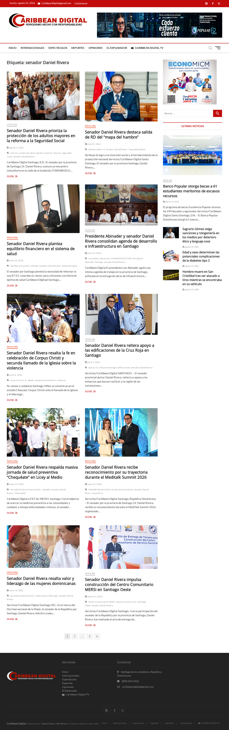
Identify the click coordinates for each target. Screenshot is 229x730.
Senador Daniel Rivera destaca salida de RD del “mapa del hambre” (118, 134)
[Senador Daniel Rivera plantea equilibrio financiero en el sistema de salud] (43, 208)
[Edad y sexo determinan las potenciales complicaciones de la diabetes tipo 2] (171, 255)
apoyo (91, 367)
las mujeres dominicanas (22, 595)
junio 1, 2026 (93, 362)
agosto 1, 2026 (16, 147)
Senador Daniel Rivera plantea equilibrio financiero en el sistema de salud (41, 248)
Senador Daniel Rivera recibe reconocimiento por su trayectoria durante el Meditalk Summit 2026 (116, 472)
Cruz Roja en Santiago (105, 367)
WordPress (61, 723)
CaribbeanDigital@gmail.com (56, 3)
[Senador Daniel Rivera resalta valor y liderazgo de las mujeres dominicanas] (43, 546)
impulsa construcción (126, 601)
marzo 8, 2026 (16, 590)
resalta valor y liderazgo (46, 595)
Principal (90, 126)
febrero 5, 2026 (95, 596)
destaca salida (95, 149)
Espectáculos (57, 47)
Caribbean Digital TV (149, 47)
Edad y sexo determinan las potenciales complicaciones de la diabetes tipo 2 (201, 256)
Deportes (77, 47)
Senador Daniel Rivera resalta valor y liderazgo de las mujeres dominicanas (41, 581)
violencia (61, 380)
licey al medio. (34, 489)
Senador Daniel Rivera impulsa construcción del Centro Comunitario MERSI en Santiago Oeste (119, 584)
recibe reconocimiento (122, 489)
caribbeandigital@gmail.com (137, 686)
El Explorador (117, 47)
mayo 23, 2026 (16, 484)
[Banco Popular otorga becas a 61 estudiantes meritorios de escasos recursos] (192, 155)
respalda (46, 489)
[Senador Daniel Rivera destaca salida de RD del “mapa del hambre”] (121, 96)
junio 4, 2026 (15, 375)
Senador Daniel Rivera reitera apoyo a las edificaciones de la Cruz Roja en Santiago (119, 350)
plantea (34, 265)
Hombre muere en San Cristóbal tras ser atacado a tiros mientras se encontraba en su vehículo (202, 278)
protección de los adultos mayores (35, 153)
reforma (57, 153)
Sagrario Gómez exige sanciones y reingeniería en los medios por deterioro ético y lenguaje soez (200, 235)
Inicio (12, 47)
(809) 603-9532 (130, 681)
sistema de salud (69, 265)
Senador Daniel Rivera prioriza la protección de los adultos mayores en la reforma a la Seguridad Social (41, 135)
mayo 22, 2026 (94, 484)
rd (104, 149)
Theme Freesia (48, 723)
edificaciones (123, 367)
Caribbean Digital (16, 723)
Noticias (12, 124)
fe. (26, 380)
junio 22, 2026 (16, 260)
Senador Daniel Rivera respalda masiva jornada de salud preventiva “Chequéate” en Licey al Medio (42, 472)
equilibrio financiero (20, 265)
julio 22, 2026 (94, 144)
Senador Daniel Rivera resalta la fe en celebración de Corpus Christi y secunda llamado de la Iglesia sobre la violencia (41, 360)
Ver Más (15, 176)
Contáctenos (80, 3)
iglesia (31, 380)
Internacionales (32, 47)
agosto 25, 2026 (172, 201)
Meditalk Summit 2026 (99, 489)
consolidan (93, 258)
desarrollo (105, 258)
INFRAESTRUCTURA (121, 258)
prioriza (14, 153)
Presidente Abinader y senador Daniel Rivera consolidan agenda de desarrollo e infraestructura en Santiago (121, 241)
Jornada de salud (18, 489)
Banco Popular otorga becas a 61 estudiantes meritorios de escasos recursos (191, 191)
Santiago (99, 262)
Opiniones (96, 47)
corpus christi (17, 380)
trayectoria (97, 493)
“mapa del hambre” (137, 149)
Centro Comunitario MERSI (101, 601)
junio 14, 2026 (94, 253)
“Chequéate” (20, 493)
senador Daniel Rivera (24, 156)
